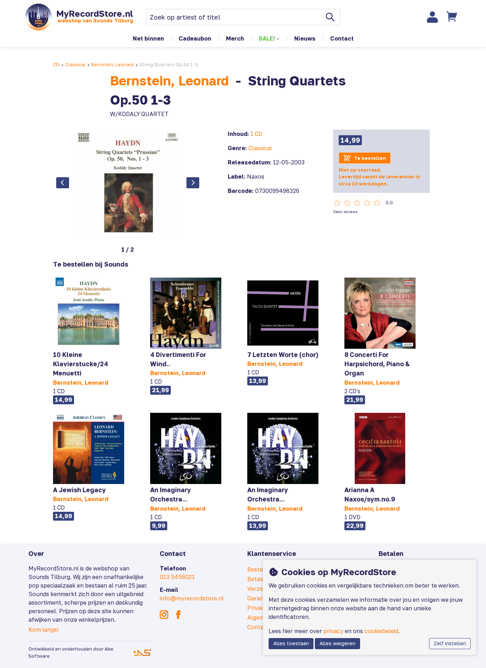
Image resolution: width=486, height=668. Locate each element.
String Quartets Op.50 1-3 (168, 64)
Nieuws (305, 38)
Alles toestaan (291, 643)
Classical (75, 64)
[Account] (432, 17)
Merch (235, 38)
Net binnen (148, 38)
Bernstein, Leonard (112, 64)
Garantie (258, 598)
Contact (342, 38)
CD (56, 64)
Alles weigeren (337, 643)
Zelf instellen (450, 643)
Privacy (257, 607)
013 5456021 (177, 576)
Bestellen (260, 569)
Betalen (258, 579)
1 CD (256, 133)
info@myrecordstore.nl (192, 598)
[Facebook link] (178, 614)
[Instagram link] (164, 614)
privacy (333, 631)
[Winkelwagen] (453, 17)
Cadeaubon (195, 38)
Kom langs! (43, 629)
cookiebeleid (381, 631)
